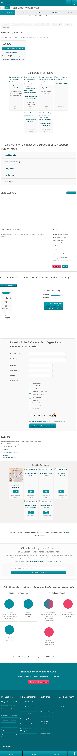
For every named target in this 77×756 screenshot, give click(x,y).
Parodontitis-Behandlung (39, 391)
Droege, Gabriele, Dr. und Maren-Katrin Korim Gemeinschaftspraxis (31, 507)
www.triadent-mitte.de (17, 59)
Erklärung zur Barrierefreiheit (44, 723)
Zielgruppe (9, 168)
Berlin (63, 243)
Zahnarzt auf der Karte (10, 52)
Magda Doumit (46, 88)
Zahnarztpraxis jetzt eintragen (39, 682)
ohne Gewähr (65, 532)
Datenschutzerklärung (38, 421)
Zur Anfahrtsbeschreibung (10, 452)
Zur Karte (5, 449)
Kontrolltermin (36, 386)
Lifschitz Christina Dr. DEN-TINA (46, 474)
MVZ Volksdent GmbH (15, 87)
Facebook (62, 702)
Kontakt (65, 266)
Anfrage (70, 12)
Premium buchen (27, 714)
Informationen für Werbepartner (25, 730)
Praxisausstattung (12, 162)
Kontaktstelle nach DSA (47, 716)
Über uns (4, 725)
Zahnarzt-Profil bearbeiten (28, 702)
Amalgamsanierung (38, 394)
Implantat (35, 400)
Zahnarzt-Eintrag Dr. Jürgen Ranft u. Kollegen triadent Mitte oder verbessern (48, 616)
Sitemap (42, 728)
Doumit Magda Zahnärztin (31, 120)
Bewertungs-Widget (26, 719)
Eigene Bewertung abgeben (9, 285)
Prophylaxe (35, 389)
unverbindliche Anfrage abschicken (42, 426)
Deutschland (60, 246)
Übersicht (9, 12)
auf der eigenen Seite (68, 614)
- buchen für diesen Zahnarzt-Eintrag (49, 642)
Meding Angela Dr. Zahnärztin (16, 486)
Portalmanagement (45, 733)
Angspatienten (36, 383)
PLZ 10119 (64, 237)
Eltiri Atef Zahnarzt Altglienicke (46, 124)
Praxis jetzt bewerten (53, 306)
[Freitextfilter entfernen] (68, 3)
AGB (41, 707)
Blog (2, 730)
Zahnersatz (35, 408)
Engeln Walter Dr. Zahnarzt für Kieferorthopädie (61, 475)
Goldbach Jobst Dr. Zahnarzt (46, 506)
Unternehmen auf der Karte (9, 715)
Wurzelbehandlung (37, 406)
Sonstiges (9, 182)
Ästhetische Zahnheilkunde (40, 403)
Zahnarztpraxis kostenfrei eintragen (27, 708)
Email (12, 375)
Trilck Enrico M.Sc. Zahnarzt (61, 85)
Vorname (13, 365)
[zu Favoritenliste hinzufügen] (2, 17)
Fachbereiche (10, 155)
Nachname (13, 370)
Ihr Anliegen (14, 380)
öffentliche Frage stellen (39, 572)
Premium (73, 74)
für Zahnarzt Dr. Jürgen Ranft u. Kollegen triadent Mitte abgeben (9, 615)
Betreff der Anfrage (16, 354)
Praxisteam (9, 175)
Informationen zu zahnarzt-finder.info (9, 736)
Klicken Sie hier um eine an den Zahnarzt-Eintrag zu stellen (39, 561)
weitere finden (28, 614)
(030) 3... (10, 56)
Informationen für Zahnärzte (28, 724)
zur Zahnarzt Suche (2, 8)
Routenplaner (72, 192)
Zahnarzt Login (7, 746)
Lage (24, 12)
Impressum (43, 702)
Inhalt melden (40, 536)
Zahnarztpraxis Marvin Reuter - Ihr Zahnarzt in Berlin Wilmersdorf (31, 98)
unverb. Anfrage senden (14, 49)
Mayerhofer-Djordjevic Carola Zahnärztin (31, 475)
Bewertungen (54, 12)
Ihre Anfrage (14, 359)
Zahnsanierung (36, 397)
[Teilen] (70, 753)
